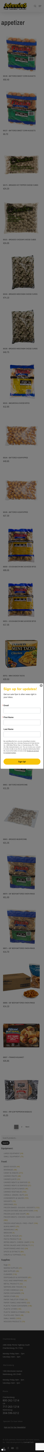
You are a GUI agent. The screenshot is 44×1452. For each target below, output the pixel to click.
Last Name (8, 729)
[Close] (41, 685)
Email (6, 705)
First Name (9, 717)
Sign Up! (22, 761)
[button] (3, 1450)
